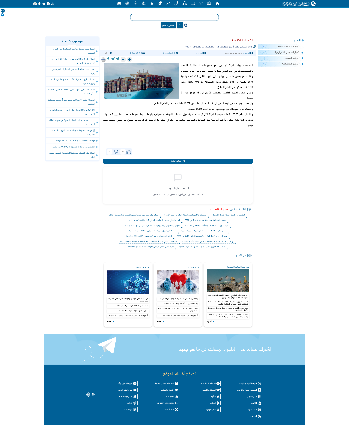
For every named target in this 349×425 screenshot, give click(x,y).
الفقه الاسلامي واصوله (164, 383)
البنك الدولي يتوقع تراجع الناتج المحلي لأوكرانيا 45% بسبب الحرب (154, 220)
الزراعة (129, 403)
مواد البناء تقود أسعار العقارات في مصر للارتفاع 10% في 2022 (202, 236)
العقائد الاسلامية (208, 383)
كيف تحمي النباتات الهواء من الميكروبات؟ (132, 306)
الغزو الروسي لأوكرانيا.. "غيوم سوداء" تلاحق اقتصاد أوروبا (149, 236)
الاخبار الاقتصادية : (238, 40)
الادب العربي (252, 396)
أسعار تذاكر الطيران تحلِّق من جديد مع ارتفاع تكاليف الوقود (202, 247)
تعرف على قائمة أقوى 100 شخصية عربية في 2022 (205, 220)
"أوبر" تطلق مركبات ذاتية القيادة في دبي (132, 310)
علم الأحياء (169, 409)
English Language (165, 403)
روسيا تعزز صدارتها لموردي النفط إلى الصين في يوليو (73, 71)
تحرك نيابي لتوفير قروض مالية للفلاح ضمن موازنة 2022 (151, 247)
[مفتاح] (168, 4)
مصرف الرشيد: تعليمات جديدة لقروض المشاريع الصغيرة (203, 231)
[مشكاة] (152, 4)
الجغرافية (170, 396)
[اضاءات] (135, 4)
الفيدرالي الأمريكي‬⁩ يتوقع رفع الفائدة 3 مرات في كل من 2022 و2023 (152, 225)
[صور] (201, 4)
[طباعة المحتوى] (103, 59)
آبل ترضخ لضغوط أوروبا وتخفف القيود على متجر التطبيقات (73, 132)
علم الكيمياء (211, 409)
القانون (254, 403)
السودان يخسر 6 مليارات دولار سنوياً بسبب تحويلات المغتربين (71, 102)
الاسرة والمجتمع (167, 390)
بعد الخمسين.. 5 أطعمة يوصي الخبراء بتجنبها (181, 303)
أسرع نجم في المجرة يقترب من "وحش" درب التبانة (128, 315)
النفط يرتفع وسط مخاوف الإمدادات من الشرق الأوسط (74, 51)
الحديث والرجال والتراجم (247, 390)
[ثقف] (127, 4)
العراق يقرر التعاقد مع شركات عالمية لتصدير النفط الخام (72, 155)
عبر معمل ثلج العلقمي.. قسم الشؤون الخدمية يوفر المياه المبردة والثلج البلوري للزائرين (228, 296)
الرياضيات (128, 409)
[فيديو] (193, 4)
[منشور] (144, 4)
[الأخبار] (209, 4)
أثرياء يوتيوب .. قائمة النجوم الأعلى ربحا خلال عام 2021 (206, 225)
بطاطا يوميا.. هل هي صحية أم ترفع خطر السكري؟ (179, 299)
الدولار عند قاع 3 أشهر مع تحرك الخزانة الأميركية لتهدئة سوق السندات (73, 61)
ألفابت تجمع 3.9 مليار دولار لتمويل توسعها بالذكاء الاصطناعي (72, 112)
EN (2, 11)
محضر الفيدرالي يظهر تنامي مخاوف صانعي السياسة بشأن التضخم (71, 91)
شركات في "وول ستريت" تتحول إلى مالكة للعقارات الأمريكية (151, 231)
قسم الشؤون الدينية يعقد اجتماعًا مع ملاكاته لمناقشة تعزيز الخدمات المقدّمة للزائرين (228, 303)
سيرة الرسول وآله (125, 383)
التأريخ (213, 396)
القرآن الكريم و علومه (248, 383)
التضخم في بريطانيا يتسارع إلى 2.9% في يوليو (73, 147)
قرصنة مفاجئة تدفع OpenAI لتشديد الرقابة (75, 140)
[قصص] (119, 4)
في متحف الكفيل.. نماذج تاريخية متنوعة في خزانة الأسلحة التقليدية (228, 309)
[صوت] (185, 4)
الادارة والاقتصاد (125, 396)
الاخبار (297, 40)
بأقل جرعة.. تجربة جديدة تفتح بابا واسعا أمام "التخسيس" (178, 309)
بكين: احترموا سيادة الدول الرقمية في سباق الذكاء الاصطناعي (72, 122)
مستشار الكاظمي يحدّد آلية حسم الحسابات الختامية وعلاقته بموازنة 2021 (148, 241)
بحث (180, 25)
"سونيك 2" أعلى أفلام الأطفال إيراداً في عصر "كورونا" (185, 215)
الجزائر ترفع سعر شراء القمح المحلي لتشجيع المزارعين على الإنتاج (133, 215)
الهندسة (253, 416)
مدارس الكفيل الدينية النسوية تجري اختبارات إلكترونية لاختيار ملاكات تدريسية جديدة (228, 315)
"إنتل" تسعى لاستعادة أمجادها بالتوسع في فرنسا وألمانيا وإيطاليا (207, 241)
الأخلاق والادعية (209, 390)
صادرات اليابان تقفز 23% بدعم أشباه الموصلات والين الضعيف (73, 81)
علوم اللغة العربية (125, 390)
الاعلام (213, 403)
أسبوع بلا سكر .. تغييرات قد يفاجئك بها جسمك (180, 315)
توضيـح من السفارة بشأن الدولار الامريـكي (228, 215)
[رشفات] (160, 4)
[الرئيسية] (217, 4)
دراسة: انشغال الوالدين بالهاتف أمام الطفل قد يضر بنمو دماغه (128, 300)
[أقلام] (176, 4)
